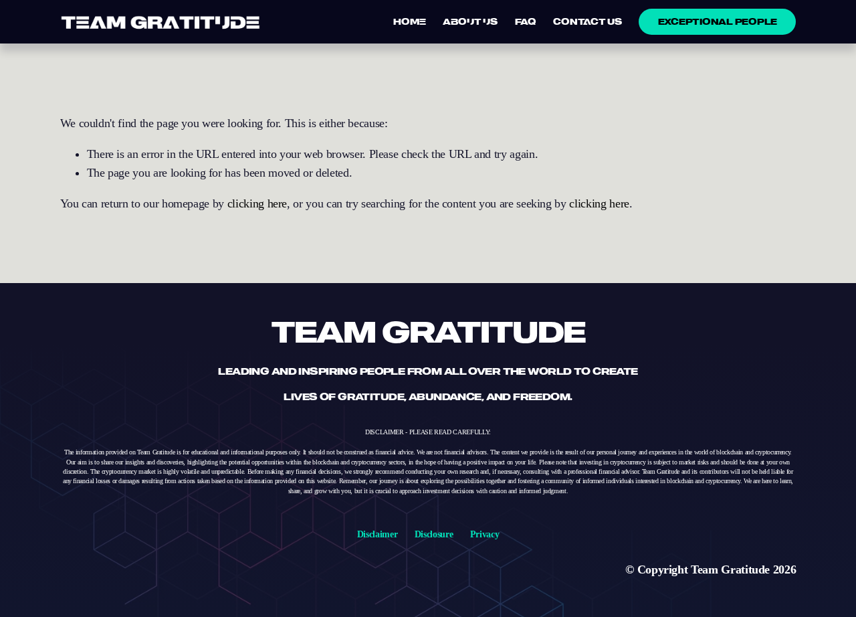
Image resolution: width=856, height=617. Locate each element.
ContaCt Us (587, 21)
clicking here (257, 203)
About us (470, 21)
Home (409, 21)
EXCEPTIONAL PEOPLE (717, 21)
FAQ (525, 21)
